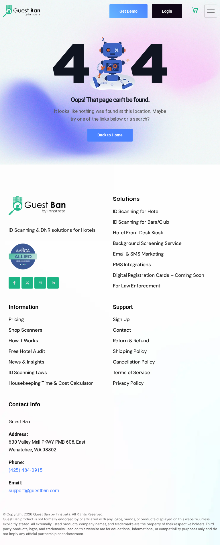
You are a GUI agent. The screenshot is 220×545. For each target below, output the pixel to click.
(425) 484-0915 (26, 470)
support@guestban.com (34, 490)
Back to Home (110, 135)
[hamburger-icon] (210, 11)
